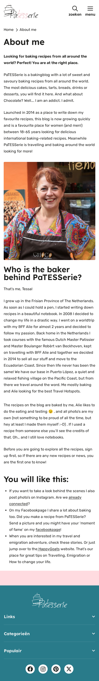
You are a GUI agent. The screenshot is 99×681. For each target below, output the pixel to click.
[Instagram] (43, 669)
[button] (75, 11)
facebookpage (48, 529)
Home (9, 29)
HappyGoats (49, 549)
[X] (68, 669)
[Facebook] (30, 669)
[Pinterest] (56, 669)
